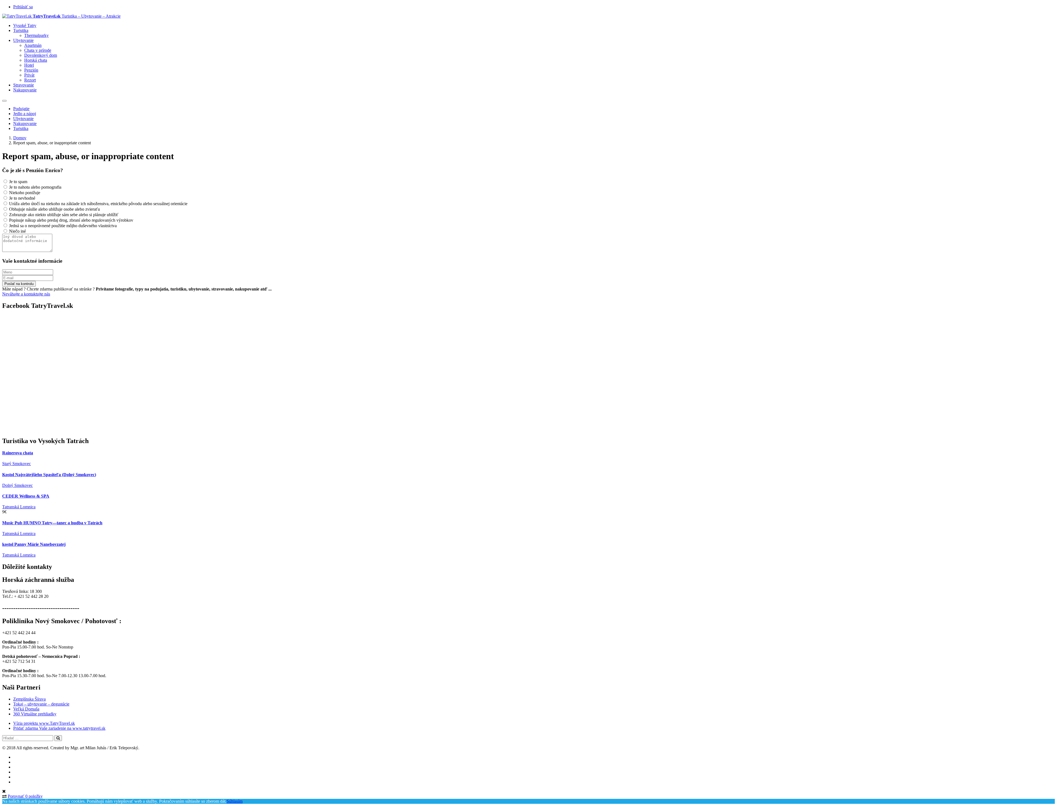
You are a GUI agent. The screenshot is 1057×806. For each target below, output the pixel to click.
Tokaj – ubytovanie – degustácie (41, 704)
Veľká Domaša (26, 709)
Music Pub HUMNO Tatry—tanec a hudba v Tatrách (52, 522)
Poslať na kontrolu (19, 284)
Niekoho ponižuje (24, 192)
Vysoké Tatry (24, 25)
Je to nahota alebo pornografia (34, 187)
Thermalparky (36, 35)
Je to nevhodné (21, 198)
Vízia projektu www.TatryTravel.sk (44, 723)
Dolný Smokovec (17, 485)
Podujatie (21, 108)
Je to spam (17, 181)
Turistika (20, 30)
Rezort (30, 80)
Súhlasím (235, 801)
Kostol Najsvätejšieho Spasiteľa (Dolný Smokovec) (49, 474)
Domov (19, 137)
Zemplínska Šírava (29, 699)
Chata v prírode (37, 50)
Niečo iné (17, 231)
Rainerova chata (17, 453)
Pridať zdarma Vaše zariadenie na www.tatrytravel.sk (59, 728)
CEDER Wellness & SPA (25, 496)
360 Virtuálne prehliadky (34, 714)
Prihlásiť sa (23, 6)
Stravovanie (23, 85)
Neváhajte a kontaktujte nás (26, 294)
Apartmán (33, 45)
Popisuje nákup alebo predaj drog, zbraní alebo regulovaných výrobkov (70, 220)
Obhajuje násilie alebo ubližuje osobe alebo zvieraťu (54, 209)
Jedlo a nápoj (24, 113)
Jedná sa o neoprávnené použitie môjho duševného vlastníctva (62, 225)
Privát (29, 75)
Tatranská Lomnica (19, 506)
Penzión (31, 70)
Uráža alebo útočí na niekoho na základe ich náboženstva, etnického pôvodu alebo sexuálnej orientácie (97, 203)
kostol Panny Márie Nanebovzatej (34, 544)
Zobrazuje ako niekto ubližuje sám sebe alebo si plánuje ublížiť (63, 214)
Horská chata (35, 60)
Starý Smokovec (16, 463)
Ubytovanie (23, 40)
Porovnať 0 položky (25, 796)
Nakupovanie (25, 90)
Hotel (29, 65)
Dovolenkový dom (40, 55)
